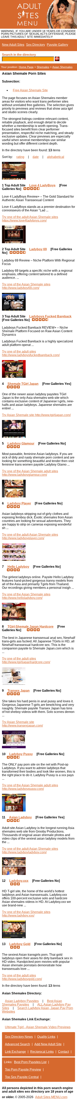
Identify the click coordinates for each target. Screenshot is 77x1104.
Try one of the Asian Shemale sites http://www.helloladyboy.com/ (26, 596)
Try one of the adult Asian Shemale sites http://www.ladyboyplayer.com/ (30, 536)
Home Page (26, 67)
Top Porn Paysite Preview (23, 1069)
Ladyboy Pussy (21, 754)
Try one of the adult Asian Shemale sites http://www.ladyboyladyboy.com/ (30, 850)
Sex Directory (35, 44)
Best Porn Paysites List (30, 1062)
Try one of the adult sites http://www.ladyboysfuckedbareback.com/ (31, 353)
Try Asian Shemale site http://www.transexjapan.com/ (22, 723)
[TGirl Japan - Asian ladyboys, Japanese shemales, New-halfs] (38, 369)
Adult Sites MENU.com (51, 1097)
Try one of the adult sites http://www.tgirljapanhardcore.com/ (26, 660)
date (36, 157)
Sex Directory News (19, 1036)
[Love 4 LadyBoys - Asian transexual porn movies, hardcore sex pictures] (38, 171)
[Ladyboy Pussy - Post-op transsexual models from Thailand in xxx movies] (38, 739)
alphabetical (55, 157)
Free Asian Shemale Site (30, 90)
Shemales (43, 67)
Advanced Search (17, 1044)
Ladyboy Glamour (21, 443)
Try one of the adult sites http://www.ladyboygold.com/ (22, 977)
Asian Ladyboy (20, 817)
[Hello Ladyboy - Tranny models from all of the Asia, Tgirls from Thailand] (38, 552)
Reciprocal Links (42, 1051)
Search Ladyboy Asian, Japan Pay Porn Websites (37, 1009)
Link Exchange (15, 1051)
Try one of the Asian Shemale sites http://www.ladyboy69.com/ (26, 286)
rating (20, 157)
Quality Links (46, 1036)
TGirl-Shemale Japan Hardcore (31, 626)
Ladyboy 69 (38, 249)
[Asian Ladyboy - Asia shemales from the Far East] (38, 802)
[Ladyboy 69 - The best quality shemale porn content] (38, 234)
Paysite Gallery (57, 44)
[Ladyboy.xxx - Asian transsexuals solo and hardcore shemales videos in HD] (38, 866)
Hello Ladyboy (18, 566)
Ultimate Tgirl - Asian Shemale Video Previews (37, 1027)
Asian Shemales (62, 67)
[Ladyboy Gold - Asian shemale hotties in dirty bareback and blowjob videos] (38, 929)
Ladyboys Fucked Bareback (50, 316)
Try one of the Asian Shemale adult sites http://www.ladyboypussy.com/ (30, 787)
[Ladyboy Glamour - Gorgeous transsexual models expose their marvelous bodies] (38, 429)
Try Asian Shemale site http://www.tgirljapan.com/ (36, 415)
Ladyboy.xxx (18, 880)
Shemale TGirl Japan (23, 383)
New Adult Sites (13, 44)
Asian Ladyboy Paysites (22, 1001)
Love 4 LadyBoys (42, 185)
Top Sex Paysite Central (22, 1077)
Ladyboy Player (19, 503)
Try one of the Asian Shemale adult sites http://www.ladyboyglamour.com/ (30, 472)
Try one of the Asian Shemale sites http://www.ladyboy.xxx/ (26, 913)
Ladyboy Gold (19, 944)
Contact (63, 1051)
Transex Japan (19, 690)
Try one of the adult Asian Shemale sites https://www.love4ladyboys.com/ (30, 218)
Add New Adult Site (48, 1044)
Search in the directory (19, 54)
